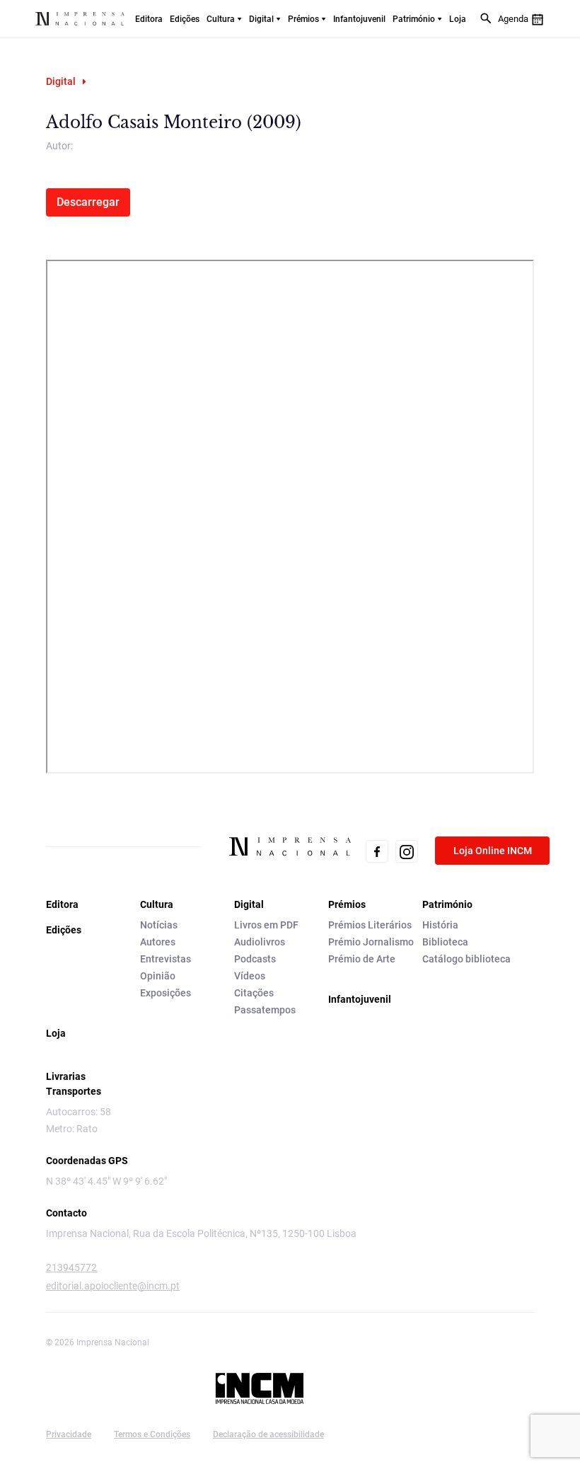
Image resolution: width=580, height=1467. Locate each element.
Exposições (165, 993)
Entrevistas (165, 959)
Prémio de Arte (361, 959)
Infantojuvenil (359, 19)
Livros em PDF (266, 925)
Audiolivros (259, 942)
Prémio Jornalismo (371, 942)
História (440, 925)
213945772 (71, 1267)
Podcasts (255, 959)
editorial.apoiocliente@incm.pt (113, 1285)
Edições (184, 19)
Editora (149, 19)
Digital (261, 19)
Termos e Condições (152, 1434)
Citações (254, 993)
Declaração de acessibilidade (268, 1434)
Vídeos (249, 976)
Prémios (303, 19)
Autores (157, 942)
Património (414, 19)
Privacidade (68, 1434)
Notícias (159, 925)
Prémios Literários (370, 925)
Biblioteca (445, 942)
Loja (457, 19)
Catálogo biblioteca (466, 959)
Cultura (221, 19)
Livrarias (66, 1076)
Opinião (157, 976)
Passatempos (265, 1010)
